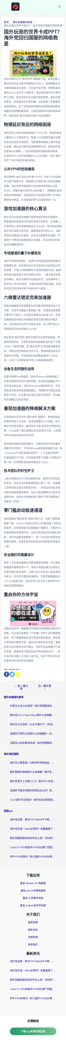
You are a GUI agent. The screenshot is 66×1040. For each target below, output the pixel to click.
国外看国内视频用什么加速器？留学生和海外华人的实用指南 (33, 772)
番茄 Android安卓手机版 (33, 905)
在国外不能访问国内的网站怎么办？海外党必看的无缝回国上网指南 (33, 790)
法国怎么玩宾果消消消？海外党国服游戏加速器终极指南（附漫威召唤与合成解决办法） (33, 743)
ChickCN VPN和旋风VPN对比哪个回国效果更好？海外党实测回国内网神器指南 (33, 847)
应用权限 (33, 937)
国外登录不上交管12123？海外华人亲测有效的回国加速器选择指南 (33, 781)
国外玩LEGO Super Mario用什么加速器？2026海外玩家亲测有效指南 (33, 715)
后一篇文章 (44, 687)
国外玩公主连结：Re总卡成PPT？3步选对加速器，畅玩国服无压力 (33, 724)
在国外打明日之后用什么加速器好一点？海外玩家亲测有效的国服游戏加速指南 (33, 733)
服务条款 (33, 922)
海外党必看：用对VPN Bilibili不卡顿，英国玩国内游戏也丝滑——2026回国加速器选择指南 (33, 819)
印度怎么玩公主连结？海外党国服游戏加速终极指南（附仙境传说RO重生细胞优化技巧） (33, 705)
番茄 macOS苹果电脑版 (33, 890)
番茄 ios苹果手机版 (33, 898)
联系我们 (33, 944)
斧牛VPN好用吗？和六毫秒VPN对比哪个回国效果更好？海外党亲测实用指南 (33, 856)
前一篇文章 (21, 687)
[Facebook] (6, 674)
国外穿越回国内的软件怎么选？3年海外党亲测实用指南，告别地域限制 (33, 838)
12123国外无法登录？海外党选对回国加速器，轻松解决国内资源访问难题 (33, 799)
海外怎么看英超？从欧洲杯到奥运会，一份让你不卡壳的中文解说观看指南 (33, 762)
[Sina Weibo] (17, 674)
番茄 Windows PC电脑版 (33, 883)
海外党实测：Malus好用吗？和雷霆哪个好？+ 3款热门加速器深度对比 (33, 828)
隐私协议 (33, 929)
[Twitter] (12, 674)
